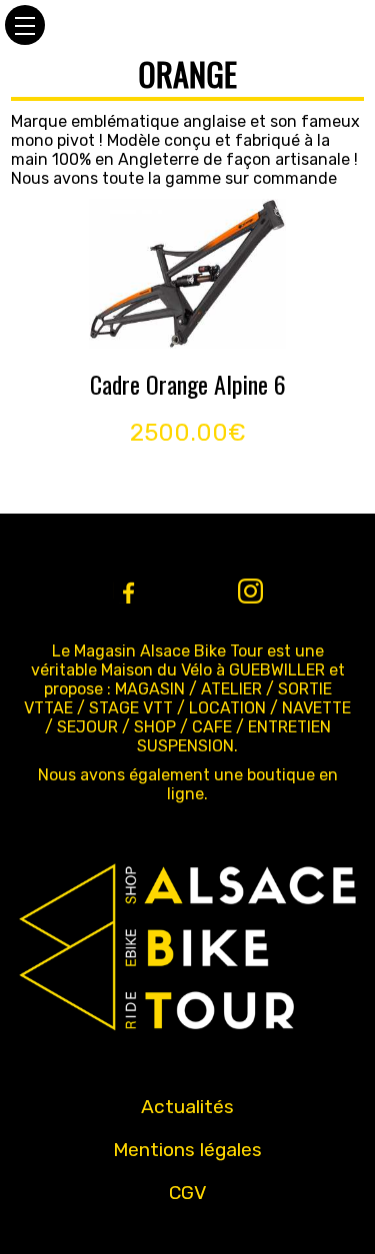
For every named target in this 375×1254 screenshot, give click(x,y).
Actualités (187, 1106)
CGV (188, 1192)
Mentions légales (187, 1149)
